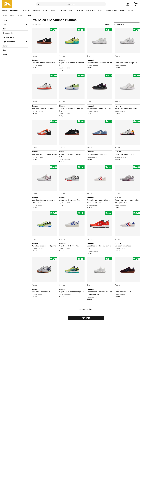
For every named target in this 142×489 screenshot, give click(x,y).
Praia (100, 10)
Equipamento (90, 10)
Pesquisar (71, 4)
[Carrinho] (136, 4)
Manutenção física (111, 10)
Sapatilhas (36, 10)
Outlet (122, 10)
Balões (53, 10)
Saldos (4, 10)
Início (4, 15)
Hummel (35, 60)
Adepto (71, 10)
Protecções (62, 10)
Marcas (130, 10)
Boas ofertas (14, 10)
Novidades (26, 10)
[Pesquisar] (38, 4)
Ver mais (86, 318)
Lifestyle (80, 10)
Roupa (45, 10)
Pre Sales (11, 15)
